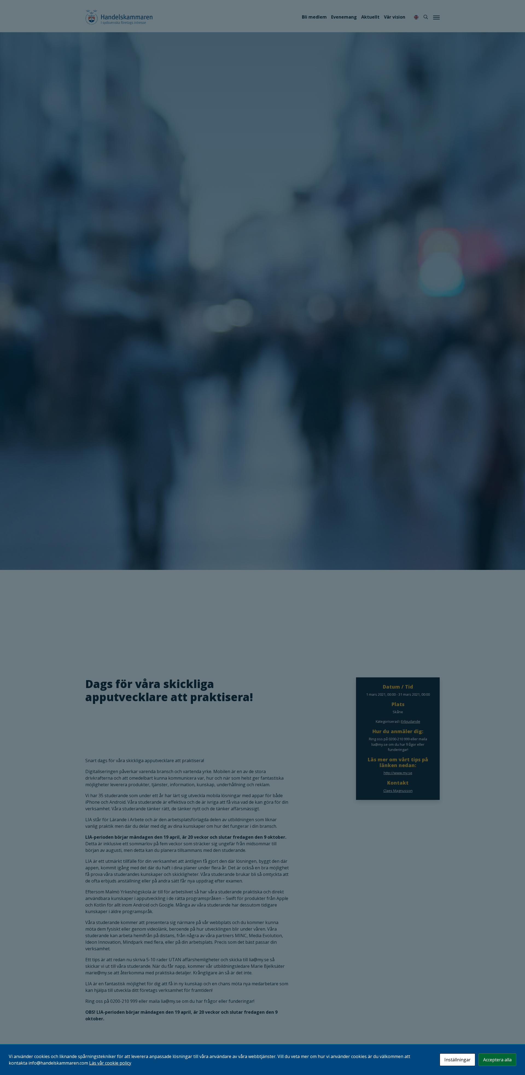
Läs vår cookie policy (110, 1063)
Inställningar (457, 1060)
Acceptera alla (497, 1060)
